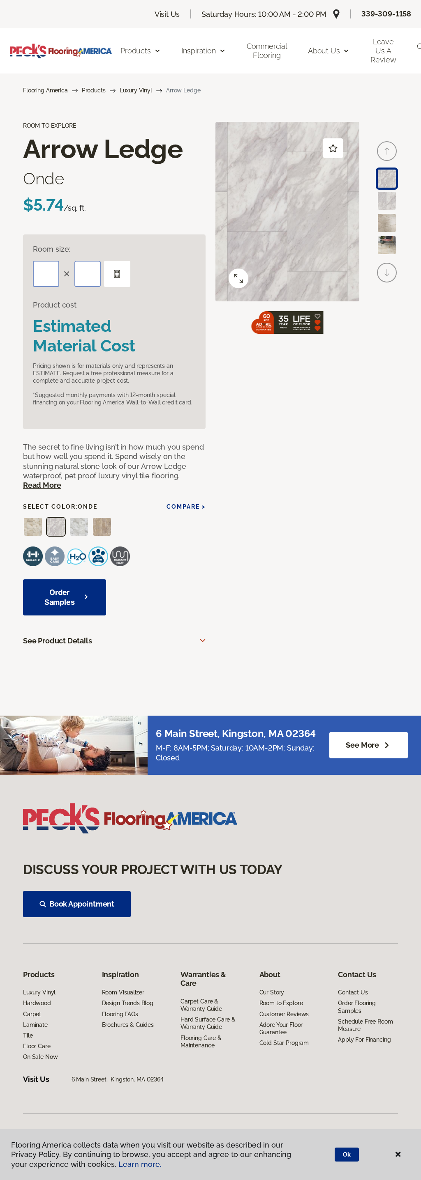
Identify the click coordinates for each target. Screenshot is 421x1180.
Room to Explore (281, 1003)
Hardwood (37, 1003)
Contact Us (353, 992)
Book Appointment (81, 904)
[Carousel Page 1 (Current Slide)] (387, 179)
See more (362, 745)
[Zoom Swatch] (238, 278)
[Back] (387, 151)
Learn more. (140, 1164)
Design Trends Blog (127, 1003)
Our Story (272, 992)
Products (94, 90)
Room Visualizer (123, 992)
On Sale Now (40, 1057)
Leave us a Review (383, 50)
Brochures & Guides (128, 1025)
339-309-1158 (386, 13)
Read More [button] (42, 485)
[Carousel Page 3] (387, 223)
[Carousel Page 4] (387, 245)
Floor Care (37, 1046)
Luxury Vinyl (136, 90)
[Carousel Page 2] (387, 201)
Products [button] (135, 50)
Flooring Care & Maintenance (201, 1042)
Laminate (35, 1025)
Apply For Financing (364, 1039)
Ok (347, 1154)
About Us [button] (324, 50)
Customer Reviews (284, 1014)
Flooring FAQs (120, 1014)
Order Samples (59, 597)
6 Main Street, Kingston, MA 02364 (118, 1079)
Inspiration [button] (199, 50)
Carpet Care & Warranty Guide (201, 1005)
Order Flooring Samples (357, 1007)
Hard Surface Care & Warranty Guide (207, 1023)
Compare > (186, 506)
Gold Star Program (284, 1043)
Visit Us (167, 14)
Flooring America (45, 90)
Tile (27, 1035)
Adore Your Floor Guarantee (281, 1028)
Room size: (51, 249)
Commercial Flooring (267, 51)
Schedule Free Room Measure (365, 1025)
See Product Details (57, 640)
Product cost (54, 305)
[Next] (387, 272)
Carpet (32, 1014)
